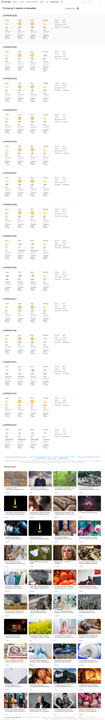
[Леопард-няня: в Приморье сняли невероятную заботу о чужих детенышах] (64, 482)
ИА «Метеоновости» (99, 719)
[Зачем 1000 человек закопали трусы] (40, 556)
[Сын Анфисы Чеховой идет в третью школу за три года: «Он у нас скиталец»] (64, 630)
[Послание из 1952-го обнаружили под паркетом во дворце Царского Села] (15, 482)
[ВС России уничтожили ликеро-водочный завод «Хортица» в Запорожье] (15, 605)
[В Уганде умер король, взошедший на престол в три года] (64, 531)
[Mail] (2, 2)
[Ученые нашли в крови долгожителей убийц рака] (15, 531)
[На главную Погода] (7, 2)
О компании (7, 719)
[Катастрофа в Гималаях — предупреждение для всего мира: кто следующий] (89, 482)
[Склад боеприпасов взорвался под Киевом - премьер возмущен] (89, 679)
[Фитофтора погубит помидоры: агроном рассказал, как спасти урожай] (64, 581)
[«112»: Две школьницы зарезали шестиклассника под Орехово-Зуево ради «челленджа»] (15, 507)
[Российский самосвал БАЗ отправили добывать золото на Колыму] (64, 679)
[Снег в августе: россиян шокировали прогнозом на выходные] (89, 605)
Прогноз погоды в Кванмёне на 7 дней (64, 457)
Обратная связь (83, 719)
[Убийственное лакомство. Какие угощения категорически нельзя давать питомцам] (40, 507)
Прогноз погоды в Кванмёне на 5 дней (40, 457)
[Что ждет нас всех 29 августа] (89, 507)
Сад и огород (52, 458)
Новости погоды (41, 458)
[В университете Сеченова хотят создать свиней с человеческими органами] (64, 507)
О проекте (46, 719)
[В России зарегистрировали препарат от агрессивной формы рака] (40, 655)
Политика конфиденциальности (57, 719)
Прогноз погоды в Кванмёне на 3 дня (15, 457)
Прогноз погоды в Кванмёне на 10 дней (88, 457)
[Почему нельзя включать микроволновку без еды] (15, 630)
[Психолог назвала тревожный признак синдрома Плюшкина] (89, 556)
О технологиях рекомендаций (72, 719)
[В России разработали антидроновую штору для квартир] (15, 679)
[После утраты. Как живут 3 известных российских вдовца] (40, 482)
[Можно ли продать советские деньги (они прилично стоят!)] (15, 655)
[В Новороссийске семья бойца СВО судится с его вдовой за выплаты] (89, 630)
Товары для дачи (63, 458)
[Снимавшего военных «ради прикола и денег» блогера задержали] (64, 655)
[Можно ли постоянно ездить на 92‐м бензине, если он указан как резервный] (15, 704)
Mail (2, 719)
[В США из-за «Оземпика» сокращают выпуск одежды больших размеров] (15, 581)
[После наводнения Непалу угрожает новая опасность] (40, 605)
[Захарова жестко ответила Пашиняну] (64, 556)
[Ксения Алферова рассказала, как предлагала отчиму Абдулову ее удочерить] (64, 704)
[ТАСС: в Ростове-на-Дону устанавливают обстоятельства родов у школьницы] (15, 556)
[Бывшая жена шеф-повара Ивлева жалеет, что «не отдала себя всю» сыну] (40, 704)
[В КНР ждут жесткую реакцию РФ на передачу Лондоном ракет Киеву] (40, 581)
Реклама (13, 719)
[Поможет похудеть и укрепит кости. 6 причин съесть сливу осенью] (89, 531)
